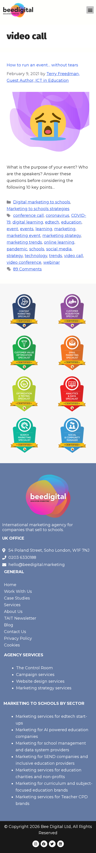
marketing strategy (61, 235)
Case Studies (17, 598)
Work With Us (18, 591)
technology (36, 255)
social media (59, 249)
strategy (15, 255)
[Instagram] (35, 843)
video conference (24, 262)
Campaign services (35, 674)
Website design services (40, 681)
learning (43, 228)
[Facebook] (44, 843)
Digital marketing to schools (41, 202)
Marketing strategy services (43, 688)
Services (12, 604)
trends (55, 255)
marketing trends (24, 242)
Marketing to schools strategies (38, 208)
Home (10, 584)
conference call (28, 215)
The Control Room (34, 667)
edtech (52, 222)
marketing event (23, 235)
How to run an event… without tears (42, 65)
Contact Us (15, 631)
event (12, 228)
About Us (13, 611)
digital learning (28, 222)
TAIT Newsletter (20, 618)
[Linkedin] (60, 843)
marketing (64, 228)
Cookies (12, 645)
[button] (90, 10)
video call (73, 255)
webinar (51, 262)
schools (36, 249)
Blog (8, 625)
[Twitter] (52, 843)
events (26, 228)
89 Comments (27, 269)
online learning (59, 242)
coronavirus (57, 215)
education (71, 222)
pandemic (17, 249)
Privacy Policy (18, 638)
